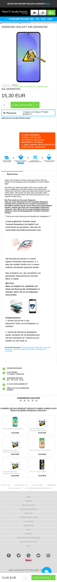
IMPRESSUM (28, 525)
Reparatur (25, 347)
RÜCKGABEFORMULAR (28, 509)
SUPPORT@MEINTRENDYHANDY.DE (38, 488)
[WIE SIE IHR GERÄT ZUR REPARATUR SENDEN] (28, 161)
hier (48, 4)
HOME (28, 497)
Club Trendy (28, 521)
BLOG (28, 530)
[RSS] (28, 555)
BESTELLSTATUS (28, 505)
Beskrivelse (12, 174)
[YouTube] (38, 555)
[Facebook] (9, 555)
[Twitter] (19, 555)
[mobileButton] (43, 12)
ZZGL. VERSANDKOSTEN (11, 89)
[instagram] (48, 555)
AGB (28, 546)
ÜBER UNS (29, 513)
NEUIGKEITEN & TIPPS (28, 542)
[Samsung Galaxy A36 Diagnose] (28, 83)
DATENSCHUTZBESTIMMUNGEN (28, 538)
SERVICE (28, 501)
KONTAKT (28, 534)
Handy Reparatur (36, 347)
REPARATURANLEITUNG (29, 517)
